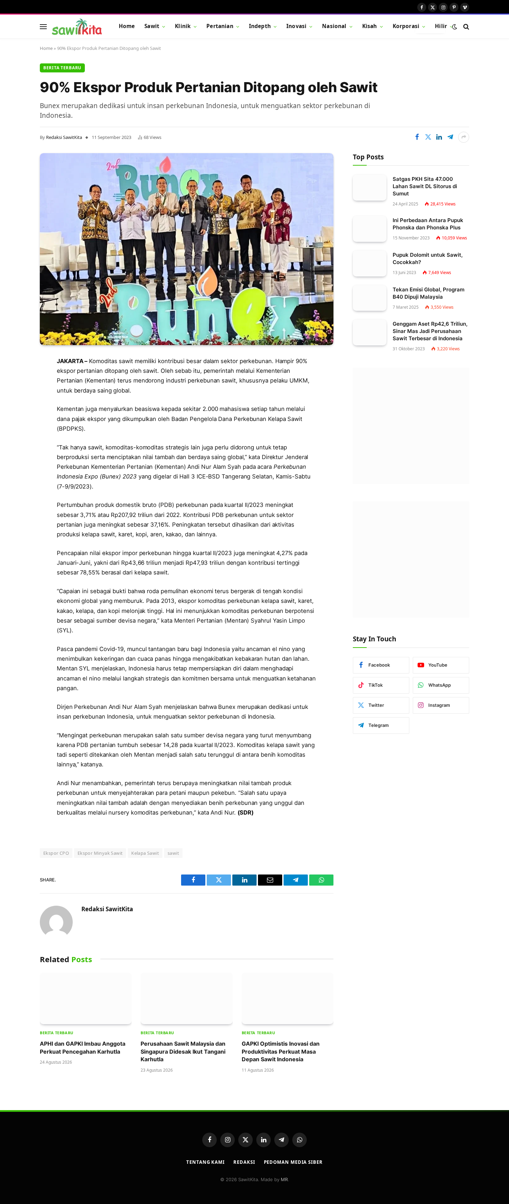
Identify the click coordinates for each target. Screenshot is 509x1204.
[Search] (465, 26)
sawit (173, 853)
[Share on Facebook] (417, 137)
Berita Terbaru (62, 68)
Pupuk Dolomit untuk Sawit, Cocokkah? (428, 258)
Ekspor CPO (56, 853)
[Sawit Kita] (77, 27)
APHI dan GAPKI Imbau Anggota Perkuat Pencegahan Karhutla (82, 1047)
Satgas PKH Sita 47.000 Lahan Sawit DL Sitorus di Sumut (425, 186)
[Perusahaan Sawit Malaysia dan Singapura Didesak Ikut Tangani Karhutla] (186, 998)
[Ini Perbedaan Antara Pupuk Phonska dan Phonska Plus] (369, 229)
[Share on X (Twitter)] (428, 137)
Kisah (369, 26)
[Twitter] (16, 382)
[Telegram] (16, 435)
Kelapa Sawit (145, 853)
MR (284, 1179)
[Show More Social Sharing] (463, 137)
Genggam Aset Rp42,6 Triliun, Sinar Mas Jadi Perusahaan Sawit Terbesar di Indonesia (430, 331)
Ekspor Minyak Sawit (100, 853)
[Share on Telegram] (450, 137)
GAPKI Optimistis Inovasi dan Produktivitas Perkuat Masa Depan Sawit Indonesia (281, 1051)
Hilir (441, 26)
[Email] (16, 418)
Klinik (183, 26)
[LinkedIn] (16, 400)
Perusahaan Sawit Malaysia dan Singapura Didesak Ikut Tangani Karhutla (183, 1051)
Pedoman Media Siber (293, 1162)
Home (127, 26)
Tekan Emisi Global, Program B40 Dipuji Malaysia (428, 293)
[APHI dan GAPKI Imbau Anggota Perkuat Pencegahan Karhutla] (86, 998)
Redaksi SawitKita (64, 137)
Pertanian (219, 26)
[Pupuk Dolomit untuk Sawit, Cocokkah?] (369, 263)
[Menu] (43, 26)
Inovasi (296, 26)
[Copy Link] (16, 471)
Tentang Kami (205, 1162)
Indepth (260, 26)
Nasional (334, 26)
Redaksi (244, 1162)
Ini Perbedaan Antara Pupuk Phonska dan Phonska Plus (428, 224)
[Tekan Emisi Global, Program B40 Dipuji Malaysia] (369, 298)
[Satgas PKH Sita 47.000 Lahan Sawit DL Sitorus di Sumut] (369, 188)
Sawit (151, 26)
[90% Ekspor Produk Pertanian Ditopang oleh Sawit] (186, 249)
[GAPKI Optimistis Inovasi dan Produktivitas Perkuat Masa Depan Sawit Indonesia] (287, 998)
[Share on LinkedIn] (439, 137)
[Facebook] (16, 365)
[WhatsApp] (16, 453)
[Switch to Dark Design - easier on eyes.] (454, 26)
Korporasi (406, 26)
